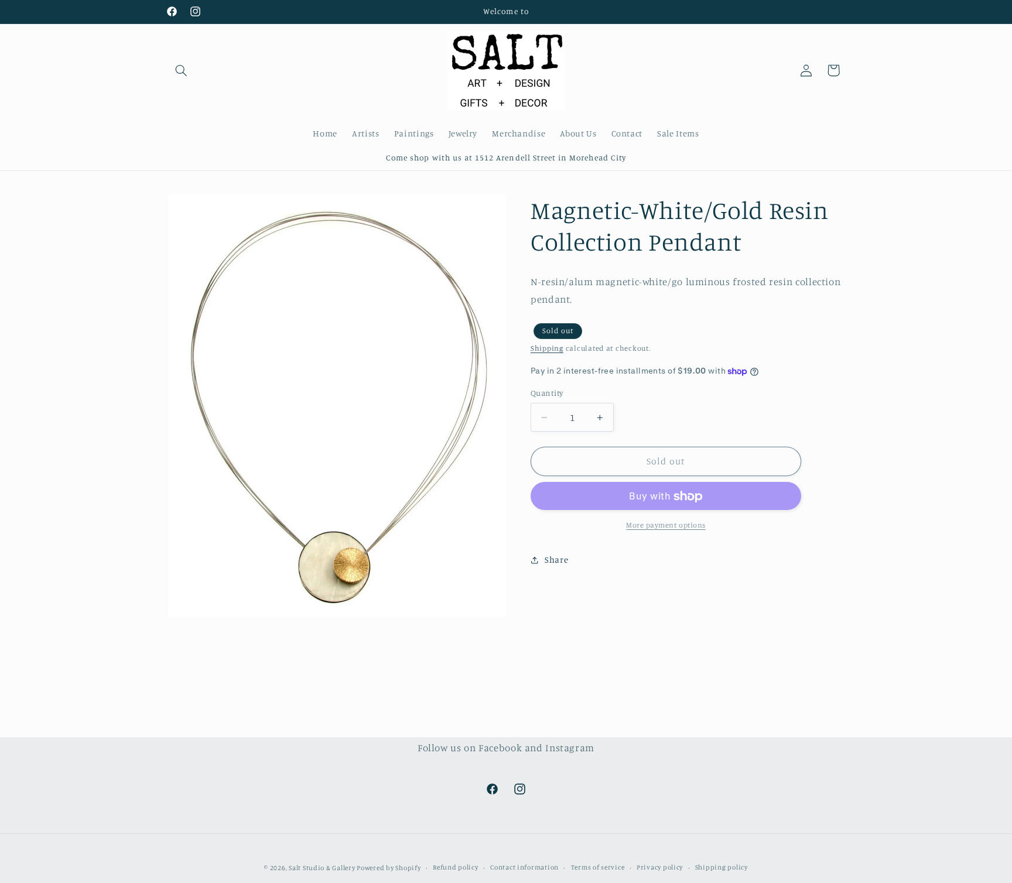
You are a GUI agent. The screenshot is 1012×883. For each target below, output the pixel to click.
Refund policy (455, 867)
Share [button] (556, 560)
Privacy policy (660, 867)
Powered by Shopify (388, 867)
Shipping (547, 348)
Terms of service (598, 867)
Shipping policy (721, 867)
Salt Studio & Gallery (323, 867)
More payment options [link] (666, 525)
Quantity (547, 393)
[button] (181, 70)
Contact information (524, 867)
